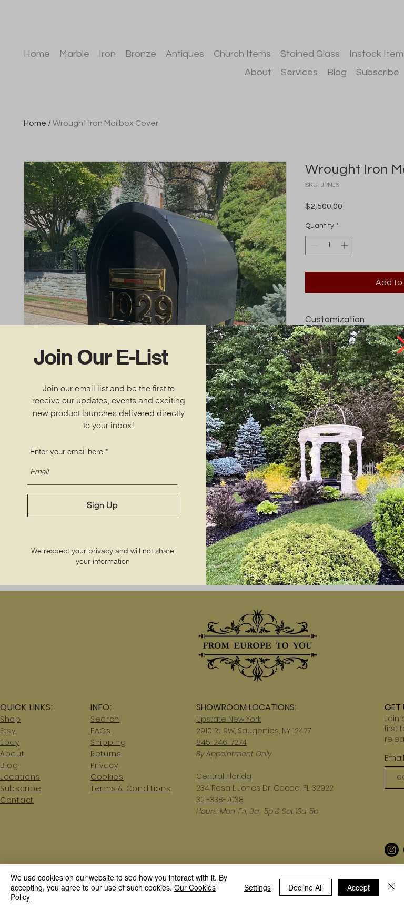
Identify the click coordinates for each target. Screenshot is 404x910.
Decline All (305, 887)
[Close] (391, 887)
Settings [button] (257, 887)
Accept (358, 887)
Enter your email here (66, 452)
